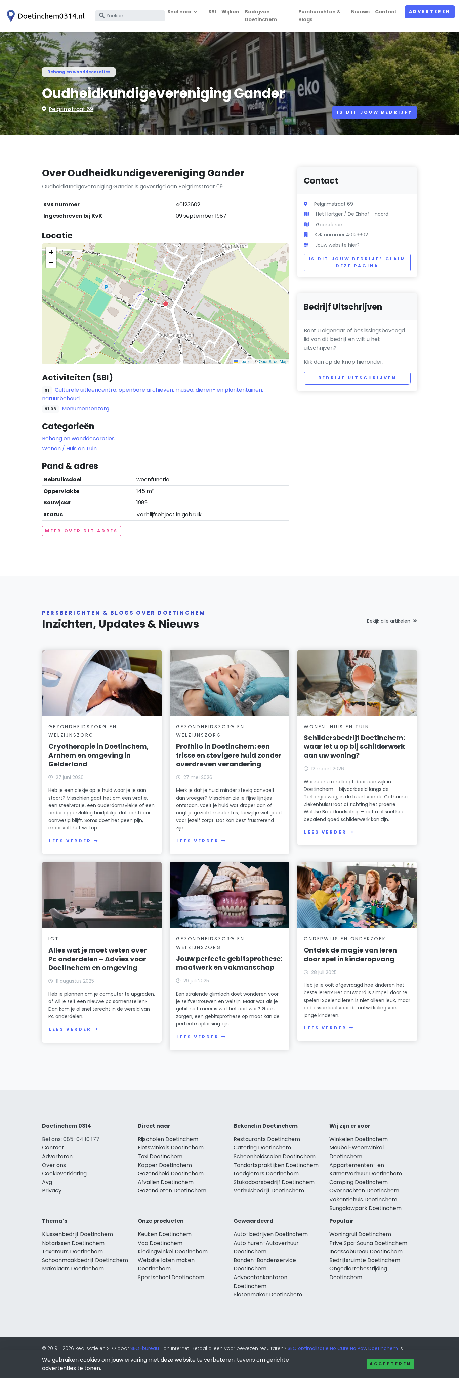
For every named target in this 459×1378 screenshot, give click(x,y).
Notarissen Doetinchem (73, 1243)
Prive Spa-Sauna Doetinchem (368, 1243)
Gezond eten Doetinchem (172, 1190)
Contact (386, 11)
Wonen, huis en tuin (336, 726)
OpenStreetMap (273, 361)
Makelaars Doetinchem (73, 1268)
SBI (212, 11)
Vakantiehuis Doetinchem (363, 1199)
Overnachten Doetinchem (364, 1190)
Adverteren (430, 11)
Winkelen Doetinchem (358, 1139)
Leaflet (245, 361)
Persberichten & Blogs (319, 15)
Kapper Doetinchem (165, 1165)
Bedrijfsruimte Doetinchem (364, 1260)
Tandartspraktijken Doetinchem (276, 1165)
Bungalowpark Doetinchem (365, 1208)
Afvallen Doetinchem (166, 1182)
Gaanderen (329, 224)
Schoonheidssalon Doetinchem (275, 1156)
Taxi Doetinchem (160, 1156)
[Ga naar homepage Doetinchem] (44, 16)
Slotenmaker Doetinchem (268, 1294)
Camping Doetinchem (358, 1182)
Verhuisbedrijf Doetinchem (269, 1190)
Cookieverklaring (64, 1173)
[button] (166, 304)
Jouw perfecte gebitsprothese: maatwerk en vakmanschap (229, 963)
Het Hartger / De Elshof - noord (352, 214)
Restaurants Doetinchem (267, 1139)
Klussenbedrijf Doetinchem (77, 1234)
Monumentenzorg (85, 408)
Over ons (54, 1165)
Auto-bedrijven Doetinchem (271, 1234)
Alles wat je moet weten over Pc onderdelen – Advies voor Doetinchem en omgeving (97, 958)
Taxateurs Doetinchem (72, 1251)
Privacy (51, 1190)
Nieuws (360, 11)
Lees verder (70, 841)
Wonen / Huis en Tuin (69, 448)
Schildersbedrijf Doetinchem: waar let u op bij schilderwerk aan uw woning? (354, 746)
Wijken (230, 11)
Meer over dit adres (81, 531)
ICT (53, 938)
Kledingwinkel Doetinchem (173, 1251)
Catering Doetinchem (262, 1147)
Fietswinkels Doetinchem (171, 1147)
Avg (47, 1182)
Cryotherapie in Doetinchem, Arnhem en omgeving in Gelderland (98, 755)
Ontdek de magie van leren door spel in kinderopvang (350, 954)
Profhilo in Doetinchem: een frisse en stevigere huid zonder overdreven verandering (229, 755)
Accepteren (390, 1364)
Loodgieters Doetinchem (266, 1173)
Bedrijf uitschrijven (357, 378)
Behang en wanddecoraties (78, 72)
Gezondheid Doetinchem (171, 1173)
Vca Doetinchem (160, 1243)
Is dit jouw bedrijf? (375, 112)
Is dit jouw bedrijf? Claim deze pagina (357, 262)
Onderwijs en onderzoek (345, 938)
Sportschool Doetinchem (171, 1277)
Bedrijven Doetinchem (261, 15)
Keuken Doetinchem (165, 1234)
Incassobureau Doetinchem (366, 1251)
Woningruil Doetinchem (360, 1234)
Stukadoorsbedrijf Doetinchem (274, 1182)
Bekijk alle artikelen (388, 621)
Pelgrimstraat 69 (71, 109)
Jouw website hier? (337, 245)
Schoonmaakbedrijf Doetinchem (85, 1260)
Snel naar (179, 11)
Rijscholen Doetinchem (168, 1139)
